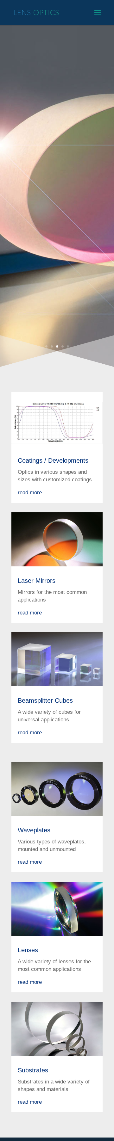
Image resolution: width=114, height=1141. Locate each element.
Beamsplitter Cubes (45, 700)
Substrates (33, 1070)
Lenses (28, 950)
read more (30, 493)
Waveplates (34, 830)
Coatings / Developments (53, 460)
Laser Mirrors (36, 580)
